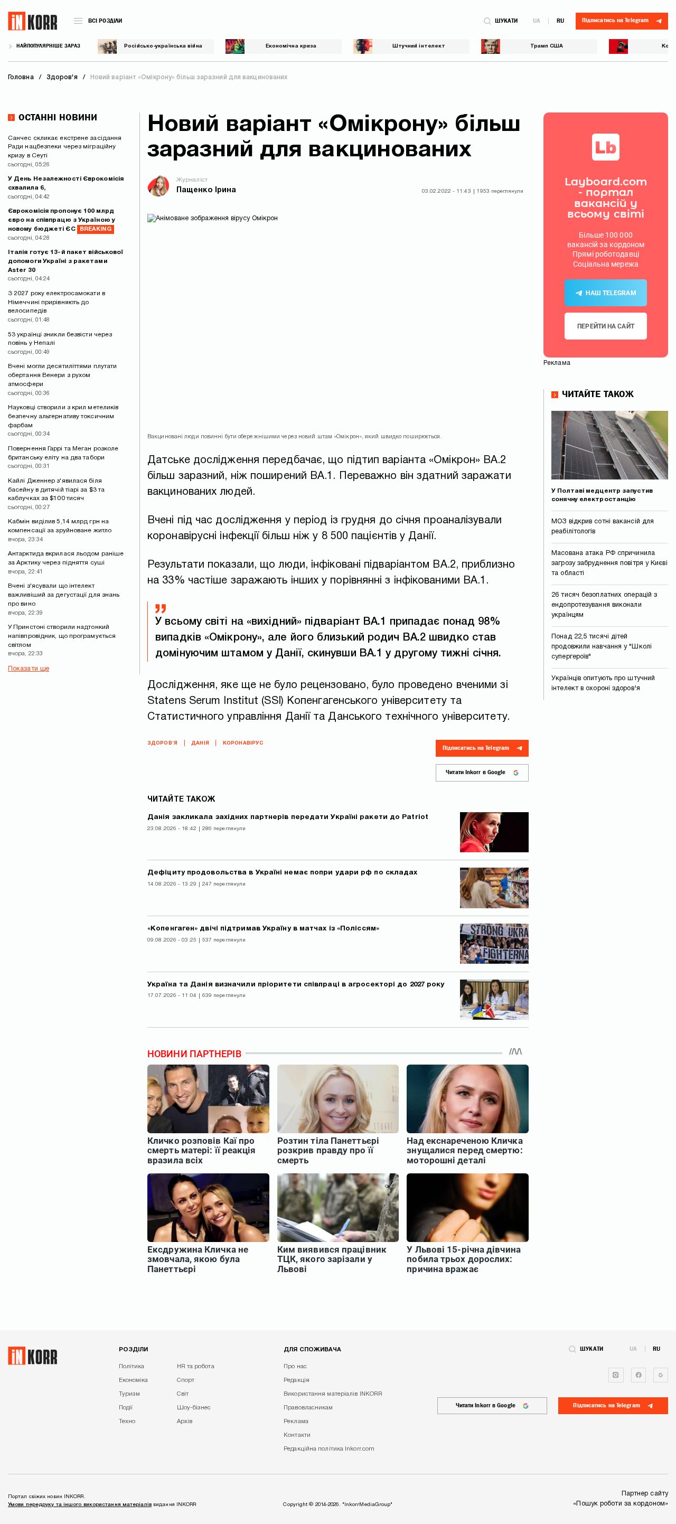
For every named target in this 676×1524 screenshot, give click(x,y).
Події (126, 1407)
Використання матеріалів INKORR (333, 1394)
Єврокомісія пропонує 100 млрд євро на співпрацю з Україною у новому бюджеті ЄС (61, 220)
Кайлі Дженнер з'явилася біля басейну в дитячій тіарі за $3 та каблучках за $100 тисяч (56, 490)
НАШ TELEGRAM (611, 293)
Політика (132, 1366)
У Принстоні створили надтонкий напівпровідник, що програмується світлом (62, 636)
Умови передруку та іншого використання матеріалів (80, 1504)
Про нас (295, 1366)
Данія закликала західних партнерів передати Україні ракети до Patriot (287, 817)
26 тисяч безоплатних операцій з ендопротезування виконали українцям (604, 605)
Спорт (186, 1380)
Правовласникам (308, 1407)
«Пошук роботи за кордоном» (620, 1504)
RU (560, 21)
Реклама (296, 1421)
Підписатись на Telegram (476, 748)
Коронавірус (243, 743)
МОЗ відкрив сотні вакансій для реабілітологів (602, 527)
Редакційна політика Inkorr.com (329, 1449)
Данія (200, 743)
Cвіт (183, 1394)
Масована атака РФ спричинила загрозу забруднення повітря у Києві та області (609, 563)
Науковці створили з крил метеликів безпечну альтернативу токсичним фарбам (63, 416)
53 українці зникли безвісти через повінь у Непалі (60, 339)
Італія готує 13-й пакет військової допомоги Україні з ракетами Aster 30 (65, 261)
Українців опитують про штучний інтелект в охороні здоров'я (603, 683)
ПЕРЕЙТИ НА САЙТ (605, 326)
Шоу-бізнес (194, 1407)
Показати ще (28, 669)
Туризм (129, 1394)
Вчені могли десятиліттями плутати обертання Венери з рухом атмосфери (62, 375)
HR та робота (195, 1366)
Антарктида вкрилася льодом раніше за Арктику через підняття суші (66, 558)
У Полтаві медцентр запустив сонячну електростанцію (602, 495)
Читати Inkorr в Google (475, 772)
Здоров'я (162, 743)
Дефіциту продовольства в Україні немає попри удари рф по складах (282, 872)
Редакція (296, 1380)
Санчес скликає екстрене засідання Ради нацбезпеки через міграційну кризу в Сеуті (64, 147)
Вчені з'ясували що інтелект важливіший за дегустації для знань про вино (63, 595)
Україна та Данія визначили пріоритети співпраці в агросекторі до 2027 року (295, 984)
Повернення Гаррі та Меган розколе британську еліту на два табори (63, 453)
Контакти (297, 1435)
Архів (185, 1421)
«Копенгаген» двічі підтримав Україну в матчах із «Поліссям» (263, 928)
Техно (127, 1421)
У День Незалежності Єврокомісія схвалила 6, (66, 183)
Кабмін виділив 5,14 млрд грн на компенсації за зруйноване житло (59, 526)
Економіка (133, 1380)
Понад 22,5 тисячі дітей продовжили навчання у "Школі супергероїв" (601, 647)
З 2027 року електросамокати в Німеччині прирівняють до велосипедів (56, 302)
